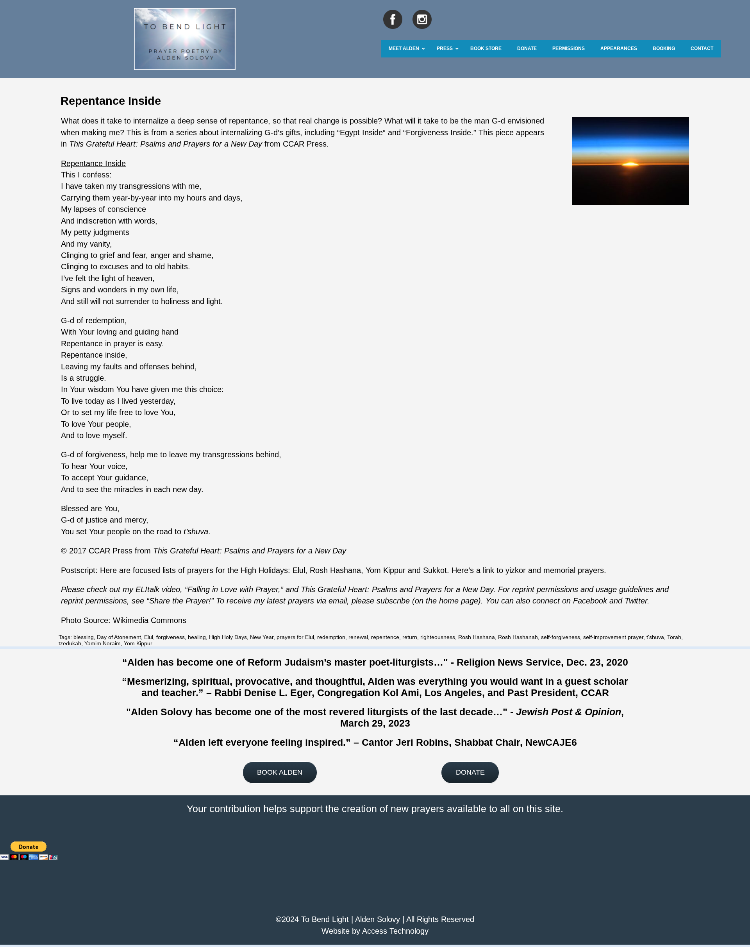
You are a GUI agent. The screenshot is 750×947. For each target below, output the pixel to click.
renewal (358, 637)
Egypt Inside (361, 132)
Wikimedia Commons (149, 620)
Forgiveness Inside (438, 132)
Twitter (636, 600)
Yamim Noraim (102, 643)
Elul (299, 570)
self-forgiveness (560, 637)
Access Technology (395, 931)
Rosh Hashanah (518, 637)
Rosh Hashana (335, 570)
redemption (331, 637)
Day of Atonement (119, 637)
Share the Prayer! (180, 600)
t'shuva (655, 637)
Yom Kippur (387, 570)
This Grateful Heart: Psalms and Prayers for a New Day (165, 144)
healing (197, 637)
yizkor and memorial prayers (554, 570)
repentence (385, 637)
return (409, 637)
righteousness (437, 637)
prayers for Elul (295, 637)
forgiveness (170, 637)
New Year (261, 637)
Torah (674, 637)
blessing (83, 637)
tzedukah (70, 643)
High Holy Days (228, 637)
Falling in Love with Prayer (233, 589)
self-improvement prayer (613, 637)
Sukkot (435, 570)
